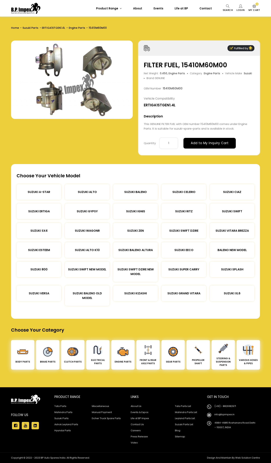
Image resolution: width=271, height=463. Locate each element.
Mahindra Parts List (186, 412)
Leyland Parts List (185, 418)
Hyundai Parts (62, 430)
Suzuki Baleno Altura (135, 250)
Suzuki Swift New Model (87, 269)
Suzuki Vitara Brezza (232, 231)
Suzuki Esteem (39, 250)
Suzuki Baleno (135, 192)
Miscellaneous (100, 406)
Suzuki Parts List (184, 424)
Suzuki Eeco (183, 250)
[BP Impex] (25, 8)
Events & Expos (139, 412)
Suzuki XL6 (232, 293)
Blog (177, 430)
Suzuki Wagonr (87, 231)
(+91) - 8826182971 (225, 406)
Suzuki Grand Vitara (183, 293)
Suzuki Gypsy (87, 211)
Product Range (107, 8)
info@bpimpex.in (224, 414)
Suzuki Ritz (184, 211)
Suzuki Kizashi (135, 293)
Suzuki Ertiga (39, 211)
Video (134, 442)
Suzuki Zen (135, 231)
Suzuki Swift (232, 211)
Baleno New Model (232, 250)
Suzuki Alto (87, 192)
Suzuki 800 (39, 269)
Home (15, 28)
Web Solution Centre (247, 457)
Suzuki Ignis (135, 211)
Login (241, 10)
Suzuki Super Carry (183, 269)
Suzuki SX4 (39, 231)
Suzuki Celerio (183, 192)
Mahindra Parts (63, 412)
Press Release (139, 436)
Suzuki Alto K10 (87, 250)
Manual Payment (102, 412)
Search (228, 10)
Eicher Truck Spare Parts (106, 418)
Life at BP (181, 8)
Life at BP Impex (140, 418)
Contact (205, 8)
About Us (136, 406)
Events (158, 8)
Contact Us (137, 424)
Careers (136, 430)
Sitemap (180, 436)
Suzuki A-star (39, 192)
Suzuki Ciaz (232, 192)
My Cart (254, 8)
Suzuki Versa (39, 293)
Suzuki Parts (30, 28)
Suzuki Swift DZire (183, 231)
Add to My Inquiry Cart (209, 143)
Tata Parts (60, 406)
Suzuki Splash (232, 269)
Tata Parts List (183, 406)
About (137, 8)
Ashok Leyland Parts (66, 424)
